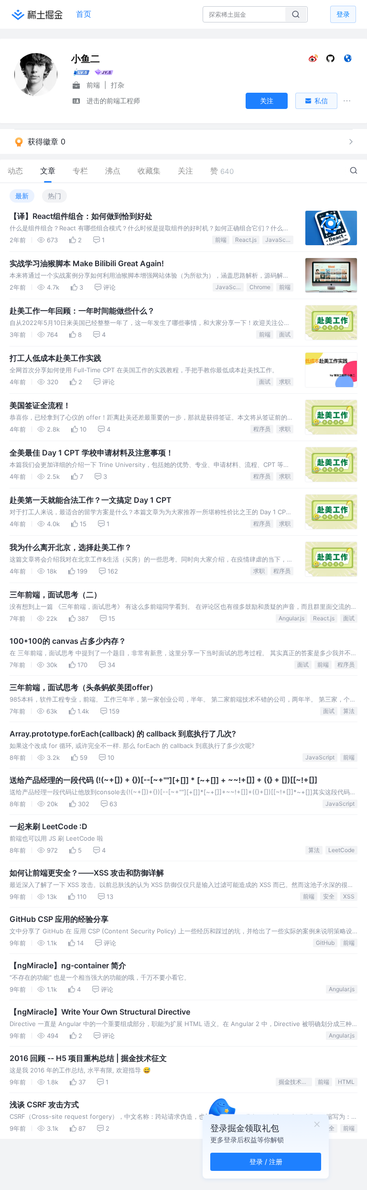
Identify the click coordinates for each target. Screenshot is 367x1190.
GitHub (325, 942)
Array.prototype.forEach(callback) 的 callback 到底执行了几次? (123, 733)
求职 (285, 381)
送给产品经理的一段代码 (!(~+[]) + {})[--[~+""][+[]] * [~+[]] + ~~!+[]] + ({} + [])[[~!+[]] (163, 780)
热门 (54, 196)
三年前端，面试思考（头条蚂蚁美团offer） (83, 687)
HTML (346, 1081)
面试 (285, 334)
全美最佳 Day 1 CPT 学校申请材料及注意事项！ (91, 452)
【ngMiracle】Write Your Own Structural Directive (100, 1012)
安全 (329, 896)
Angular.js (291, 618)
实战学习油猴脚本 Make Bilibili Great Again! (87, 263)
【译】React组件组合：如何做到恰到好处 (81, 216)
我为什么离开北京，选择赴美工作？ (71, 547)
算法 (349, 710)
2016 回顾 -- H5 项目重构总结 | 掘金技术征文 (88, 1058)
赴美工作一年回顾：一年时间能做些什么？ (82, 310)
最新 (22, 196)
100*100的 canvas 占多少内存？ (68, 641)
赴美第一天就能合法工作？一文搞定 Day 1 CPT (91, 500)
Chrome (259, 287)
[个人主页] (348, 60)
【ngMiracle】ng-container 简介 (68, 965)
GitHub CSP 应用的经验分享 (59, 919)
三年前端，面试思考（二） (55, 594)
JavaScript (279, 239)
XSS (349, 896)
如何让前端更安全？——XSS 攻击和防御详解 (87, 872)
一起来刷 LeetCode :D (48, 826)
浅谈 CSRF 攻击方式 (44, 1104)
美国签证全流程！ (40, 405)
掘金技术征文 (295, 1081)
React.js (246, 239)
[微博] (313, 60)
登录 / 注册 (265, 1162)
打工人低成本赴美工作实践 (55, 358)
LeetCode (341, 850)
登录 (343, 14)
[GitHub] (330, 60)
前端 (221, 239)
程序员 (261, 429)
